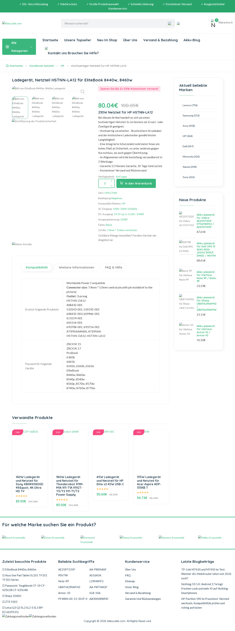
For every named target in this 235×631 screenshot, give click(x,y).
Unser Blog (132, 587)
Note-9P (63, 581)
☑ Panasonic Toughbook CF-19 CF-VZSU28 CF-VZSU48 (24, 588)
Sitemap (130, 581)
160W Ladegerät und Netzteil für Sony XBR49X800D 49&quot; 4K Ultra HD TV (29, 484)
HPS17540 (111, 192)
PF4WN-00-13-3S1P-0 (72, 598)
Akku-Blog (192, 40)
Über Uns (130, 40)
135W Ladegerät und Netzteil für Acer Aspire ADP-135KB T (149, 482)
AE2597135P (66, 569)
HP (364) (188, 136)
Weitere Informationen (76, 267)
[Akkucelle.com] (25, 23)
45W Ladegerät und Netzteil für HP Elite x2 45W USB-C (110, 480)
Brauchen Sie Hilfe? (83, 53)
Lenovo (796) (190, 105)
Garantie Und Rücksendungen (143, 598)
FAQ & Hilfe (113, 267)
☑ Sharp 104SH (11, 595)
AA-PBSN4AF (97, 569)
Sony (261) (189, 177)
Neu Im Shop (107, 40)
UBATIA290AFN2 (69, 587)
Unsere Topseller (77, 40)
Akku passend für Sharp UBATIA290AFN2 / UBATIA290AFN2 (206, 303)
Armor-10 (64, 593)
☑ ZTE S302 (9, 601)
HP (62, 65)
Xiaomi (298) (190, 166)
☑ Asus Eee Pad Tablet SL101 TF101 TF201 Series (24, 577)
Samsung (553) (191, 115)
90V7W (63, 575)
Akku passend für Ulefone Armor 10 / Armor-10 (205, 330)
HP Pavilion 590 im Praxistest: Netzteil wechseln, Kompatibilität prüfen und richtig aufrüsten (205, 603)
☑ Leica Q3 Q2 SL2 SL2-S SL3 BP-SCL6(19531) (23, 610)
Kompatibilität (37, 267)
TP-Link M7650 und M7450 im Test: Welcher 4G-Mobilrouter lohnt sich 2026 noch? (206, 574)
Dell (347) (188, 146)
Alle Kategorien (19, 47)
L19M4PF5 (96, 581)
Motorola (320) (191, 156)
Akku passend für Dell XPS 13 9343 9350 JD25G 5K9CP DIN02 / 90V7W (206, 249)
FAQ (128, 575)
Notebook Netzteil (42, 65)
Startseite (50, 40)
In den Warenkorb (138, 183)
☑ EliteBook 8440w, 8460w (19, 569)
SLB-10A (94, 593)
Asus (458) (189, 125)
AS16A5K (95, 575)
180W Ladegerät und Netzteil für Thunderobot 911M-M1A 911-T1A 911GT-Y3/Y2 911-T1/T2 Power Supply (70, 485)
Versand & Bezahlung (160, 40)
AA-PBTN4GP (98, 587)
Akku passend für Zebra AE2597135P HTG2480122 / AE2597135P (205, 221)
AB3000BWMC (99, 598)
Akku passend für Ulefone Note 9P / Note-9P (207, 276)
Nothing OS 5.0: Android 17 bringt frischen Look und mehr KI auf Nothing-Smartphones (205, 588)
